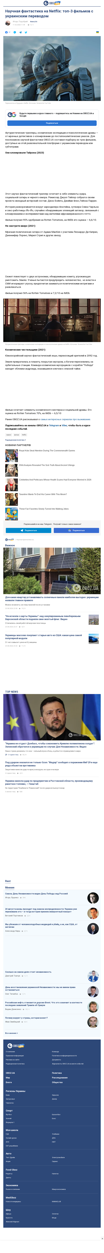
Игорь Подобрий (20, 21)
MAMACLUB (56, 1201)
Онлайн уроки (11, 1138)
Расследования (59, 1077)
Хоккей (8, 1118)
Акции (8, 1161)
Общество (57, 1082)
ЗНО (7, 1142)
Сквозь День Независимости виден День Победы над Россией (36, 893)
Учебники (55, 1134)
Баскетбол (56, 1114)
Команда (55, 1052)
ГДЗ (7, 1134)
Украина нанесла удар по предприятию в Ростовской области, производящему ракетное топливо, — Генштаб (49, 782)
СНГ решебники (12, 1146)
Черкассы (10, 1103)
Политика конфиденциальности (64, 1056)
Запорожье (10, 1099)
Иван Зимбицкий (12, 1022)
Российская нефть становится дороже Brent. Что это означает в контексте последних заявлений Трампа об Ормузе (43, 1004)
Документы (56, 1060)
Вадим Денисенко (13, 1009)
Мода (54, 1218)
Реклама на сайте (12, 1060)
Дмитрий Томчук (12, 976)
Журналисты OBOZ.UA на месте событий (67, 1064)
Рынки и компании (13, 1189)
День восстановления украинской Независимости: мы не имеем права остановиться (40, 988)
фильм (16, 435)
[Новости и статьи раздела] (9, 540)
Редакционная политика (14, 440)
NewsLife (33, 22)
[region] (52, 173)
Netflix (24, 435)
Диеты (8, 1178)
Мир (8, 1077)
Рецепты (9, 1174)
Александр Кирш (12, 931)
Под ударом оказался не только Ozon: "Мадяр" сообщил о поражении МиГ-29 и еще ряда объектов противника (51, 764)
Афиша (8, 1214)
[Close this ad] (102, 1238)
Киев (8, 1095)
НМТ (54, 1142)
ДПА (53, 1138)
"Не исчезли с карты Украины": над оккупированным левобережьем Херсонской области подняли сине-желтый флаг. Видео (43, 617)
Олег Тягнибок (11, 994)
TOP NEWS (11, 691)
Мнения (9, 887)
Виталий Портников (14, 916)
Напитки (55, 1174)
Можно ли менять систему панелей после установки (27, 605)
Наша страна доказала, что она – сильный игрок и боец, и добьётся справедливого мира (43, 751)
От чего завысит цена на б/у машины (21, 642)
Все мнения (10, 1033)
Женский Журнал (12, 1222)
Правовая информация (15, 1056)
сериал (8, 435)
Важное (10, 545)
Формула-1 (10, 1122)
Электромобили (58, 1157)
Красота (9, 1218)
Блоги (9, 1082)
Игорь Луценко (12, 897)
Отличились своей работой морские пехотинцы (25, 623)
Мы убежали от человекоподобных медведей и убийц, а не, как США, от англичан (41, 925)
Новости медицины (13, 1201)
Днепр (54, 1099)
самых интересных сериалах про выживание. (65, 419)
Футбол (9, 1114)
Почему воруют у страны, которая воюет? (26, 1018)
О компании (10, 1052)
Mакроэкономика (59, 1189)
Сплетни (55, 1214)
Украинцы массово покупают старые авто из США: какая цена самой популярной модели (43, 637)
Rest (8, 881)
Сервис (55, 1161)
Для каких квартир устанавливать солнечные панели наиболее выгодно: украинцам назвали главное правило (52, 599)
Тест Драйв (10, 1157)
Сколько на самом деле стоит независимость (28, 972)
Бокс (54, 1118)
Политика (57, 1073)
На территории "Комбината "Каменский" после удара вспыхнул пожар (35, 788)
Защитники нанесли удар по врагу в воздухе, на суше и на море (32, 770)
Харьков (55, 1095)
